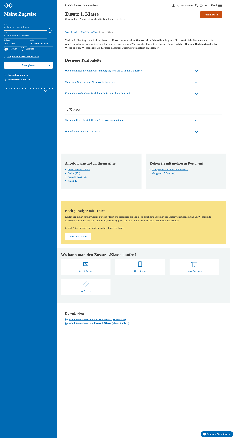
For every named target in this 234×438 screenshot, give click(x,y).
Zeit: (32, 40)
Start (67, 32)
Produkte (75, 32)
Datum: (7, 40)
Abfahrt (13, 48)
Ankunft (30, 48)
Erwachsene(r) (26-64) (79, 169)
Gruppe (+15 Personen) (163, 173)
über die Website (86, 271)
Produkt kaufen (73, 5)
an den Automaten (194, 271)
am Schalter (86, 291)
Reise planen (28, 65)
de (206, 5)
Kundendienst (91, 5)
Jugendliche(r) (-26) (77, 177)
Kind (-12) (73, 180)
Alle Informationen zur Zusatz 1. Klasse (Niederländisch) (99, 323)
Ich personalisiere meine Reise (23, 56)
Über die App (140, 271)
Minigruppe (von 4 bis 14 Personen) (170, 169)
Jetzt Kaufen (211, 14)
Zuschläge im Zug (89, 32)
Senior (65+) (74, 173)
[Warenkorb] (201, 5)
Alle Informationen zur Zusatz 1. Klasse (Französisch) (97, 319)
